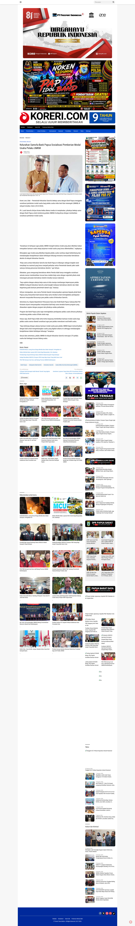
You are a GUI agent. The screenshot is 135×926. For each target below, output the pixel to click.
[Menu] (21, 2)
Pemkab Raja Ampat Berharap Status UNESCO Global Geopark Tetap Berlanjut (39, 355)
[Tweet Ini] (70, 377)
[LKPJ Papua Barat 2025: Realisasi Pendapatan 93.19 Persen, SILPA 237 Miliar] (107, 567)
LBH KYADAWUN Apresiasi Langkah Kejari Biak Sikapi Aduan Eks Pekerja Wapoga (105, 890)
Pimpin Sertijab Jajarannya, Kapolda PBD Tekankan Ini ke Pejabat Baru (104, 344)
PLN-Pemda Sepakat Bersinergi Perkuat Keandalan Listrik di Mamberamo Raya (104, 809)
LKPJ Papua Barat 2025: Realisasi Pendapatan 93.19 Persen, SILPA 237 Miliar (107, 574)
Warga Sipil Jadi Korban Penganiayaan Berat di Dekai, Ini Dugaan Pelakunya (104, 857)
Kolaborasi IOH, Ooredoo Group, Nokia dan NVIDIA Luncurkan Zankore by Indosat (105, 817)
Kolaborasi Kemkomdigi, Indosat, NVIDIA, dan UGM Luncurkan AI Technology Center (104, 801)
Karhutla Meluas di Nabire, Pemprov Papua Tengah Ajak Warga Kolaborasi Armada (105, 426)
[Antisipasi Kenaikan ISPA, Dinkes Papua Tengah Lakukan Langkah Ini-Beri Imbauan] (89, 414)
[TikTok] (113, 913)
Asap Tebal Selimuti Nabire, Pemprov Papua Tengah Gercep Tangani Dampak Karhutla (105, 432)
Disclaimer (30, 127)
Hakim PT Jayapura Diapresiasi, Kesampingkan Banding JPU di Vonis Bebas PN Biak (105, 865)
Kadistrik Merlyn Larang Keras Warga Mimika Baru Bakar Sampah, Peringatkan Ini (40, 349)
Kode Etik (37, 127)
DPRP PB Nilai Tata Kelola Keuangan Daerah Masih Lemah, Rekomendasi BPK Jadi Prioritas (92, 574)
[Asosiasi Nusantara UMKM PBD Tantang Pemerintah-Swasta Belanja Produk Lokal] (73, 411)
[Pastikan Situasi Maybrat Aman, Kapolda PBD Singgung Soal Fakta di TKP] (91, 327)
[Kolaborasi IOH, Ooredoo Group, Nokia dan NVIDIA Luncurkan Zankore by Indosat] (89, 818)
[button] (113, 2)
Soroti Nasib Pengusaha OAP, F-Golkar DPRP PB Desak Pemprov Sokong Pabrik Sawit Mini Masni (107, 541)
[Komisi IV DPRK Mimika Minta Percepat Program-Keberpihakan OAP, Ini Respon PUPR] (89, 487)
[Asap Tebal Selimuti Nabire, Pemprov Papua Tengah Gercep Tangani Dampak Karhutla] (89, 433)
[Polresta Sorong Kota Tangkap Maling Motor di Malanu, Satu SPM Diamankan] (89, 882)
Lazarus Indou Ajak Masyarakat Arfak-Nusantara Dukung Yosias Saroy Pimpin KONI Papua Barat (51, 440)
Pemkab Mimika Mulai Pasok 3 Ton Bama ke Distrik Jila (105, 495)
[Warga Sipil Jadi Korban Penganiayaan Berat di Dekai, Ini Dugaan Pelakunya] (89, 857)
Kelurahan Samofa (48, 365)
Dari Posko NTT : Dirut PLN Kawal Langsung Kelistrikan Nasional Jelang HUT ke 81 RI (105, 784)
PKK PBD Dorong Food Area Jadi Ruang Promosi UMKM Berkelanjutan (37, 360)
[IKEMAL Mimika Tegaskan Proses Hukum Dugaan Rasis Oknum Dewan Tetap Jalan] (91, 353)
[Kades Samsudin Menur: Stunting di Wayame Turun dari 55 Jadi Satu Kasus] (29, 431)
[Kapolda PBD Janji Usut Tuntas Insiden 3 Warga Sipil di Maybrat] (91, 361)
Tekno (81, 131)
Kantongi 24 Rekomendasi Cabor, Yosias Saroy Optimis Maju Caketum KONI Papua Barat (104, 319)
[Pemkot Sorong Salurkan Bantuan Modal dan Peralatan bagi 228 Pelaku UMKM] (73, 451)
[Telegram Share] (77, 377)
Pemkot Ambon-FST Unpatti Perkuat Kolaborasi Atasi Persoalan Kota (29, 459)
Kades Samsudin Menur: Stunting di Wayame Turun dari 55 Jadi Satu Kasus (29, 440)
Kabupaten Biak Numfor (35, 365)
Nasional (60, 131)
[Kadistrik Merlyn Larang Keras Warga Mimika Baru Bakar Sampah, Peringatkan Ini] (29, 391)
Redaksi (23, 127)
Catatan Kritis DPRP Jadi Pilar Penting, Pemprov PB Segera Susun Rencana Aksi (107, 557)
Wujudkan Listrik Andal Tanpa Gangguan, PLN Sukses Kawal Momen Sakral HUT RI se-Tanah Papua (104, 775)
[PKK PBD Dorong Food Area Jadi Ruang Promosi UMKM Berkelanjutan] (51, 411)
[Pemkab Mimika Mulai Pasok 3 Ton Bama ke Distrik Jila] (89, 495)
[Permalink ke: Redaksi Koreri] (21, 152)
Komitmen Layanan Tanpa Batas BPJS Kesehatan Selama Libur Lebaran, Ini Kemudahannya (67, 371)
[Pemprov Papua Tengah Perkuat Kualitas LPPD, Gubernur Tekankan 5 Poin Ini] (89, 441)
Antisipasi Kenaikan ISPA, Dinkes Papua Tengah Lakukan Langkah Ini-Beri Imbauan (105, 413)
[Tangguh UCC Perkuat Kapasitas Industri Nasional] (100, 758)
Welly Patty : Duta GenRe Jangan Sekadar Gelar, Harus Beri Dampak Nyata (50, 460)
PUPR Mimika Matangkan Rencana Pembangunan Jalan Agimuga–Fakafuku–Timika (104, 478)
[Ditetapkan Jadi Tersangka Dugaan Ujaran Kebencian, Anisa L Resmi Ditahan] (100, 837)
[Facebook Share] (66, 377)
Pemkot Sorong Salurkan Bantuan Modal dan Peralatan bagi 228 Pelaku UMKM (72, 460)
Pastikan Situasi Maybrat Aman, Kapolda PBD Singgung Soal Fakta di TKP (105, 327)
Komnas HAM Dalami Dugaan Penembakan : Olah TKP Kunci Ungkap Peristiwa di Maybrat (105, 335)
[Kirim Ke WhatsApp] (81, 377)
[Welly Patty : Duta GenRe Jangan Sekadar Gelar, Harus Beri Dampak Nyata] (51, 451)
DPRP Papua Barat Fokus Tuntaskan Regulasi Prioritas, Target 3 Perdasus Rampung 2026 (91, 557)
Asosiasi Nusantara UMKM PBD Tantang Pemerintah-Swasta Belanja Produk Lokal (72, 420)
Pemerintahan (29, 131)
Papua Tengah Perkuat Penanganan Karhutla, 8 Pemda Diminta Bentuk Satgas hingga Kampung (105, 405)
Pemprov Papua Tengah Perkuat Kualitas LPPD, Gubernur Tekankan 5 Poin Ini (105, 441)
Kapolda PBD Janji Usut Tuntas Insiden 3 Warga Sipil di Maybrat (105, 360)
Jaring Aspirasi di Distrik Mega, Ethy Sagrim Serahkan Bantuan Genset (91, 663)
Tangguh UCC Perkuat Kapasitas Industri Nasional (98, 770)
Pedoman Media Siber (48, 127)
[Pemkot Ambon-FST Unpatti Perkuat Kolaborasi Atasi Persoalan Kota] (29, 451)
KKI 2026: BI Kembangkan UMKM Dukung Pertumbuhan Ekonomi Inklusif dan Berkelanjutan (71, 440)
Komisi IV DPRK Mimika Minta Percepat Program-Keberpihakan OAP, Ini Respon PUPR (105, 487)
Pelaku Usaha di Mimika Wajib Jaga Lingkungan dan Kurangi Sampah (105, 512)
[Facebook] (100, 913)
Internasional (52, 131)
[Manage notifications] (130, 921)
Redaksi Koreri (26, 151)
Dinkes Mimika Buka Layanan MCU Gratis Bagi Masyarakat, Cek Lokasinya (38, 352)
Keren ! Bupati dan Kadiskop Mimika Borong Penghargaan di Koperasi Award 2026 (105, 503)
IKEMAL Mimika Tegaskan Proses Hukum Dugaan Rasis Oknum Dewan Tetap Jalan (104, 352)
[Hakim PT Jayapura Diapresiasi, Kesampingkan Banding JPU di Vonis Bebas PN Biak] (89, 866)
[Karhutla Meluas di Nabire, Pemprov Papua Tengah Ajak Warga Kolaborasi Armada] (100, 421)
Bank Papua (24, 365)
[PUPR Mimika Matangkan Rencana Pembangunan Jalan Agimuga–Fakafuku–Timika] (89, 479)
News (22, 131)
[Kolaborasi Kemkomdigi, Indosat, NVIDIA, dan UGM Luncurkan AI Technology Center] (89, 801)
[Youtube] (110, 913)
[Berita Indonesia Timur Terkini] (67, 117)
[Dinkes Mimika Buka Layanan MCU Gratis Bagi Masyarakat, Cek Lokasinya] (51, 391)
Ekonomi (76, 131)
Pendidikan (68, 131)
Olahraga (88, 131)
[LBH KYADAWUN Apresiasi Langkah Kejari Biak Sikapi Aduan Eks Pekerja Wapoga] (89, 891)
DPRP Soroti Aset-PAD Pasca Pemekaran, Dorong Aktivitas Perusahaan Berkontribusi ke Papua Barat (92, 541)
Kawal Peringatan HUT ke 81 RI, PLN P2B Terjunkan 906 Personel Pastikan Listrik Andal (105, 792)
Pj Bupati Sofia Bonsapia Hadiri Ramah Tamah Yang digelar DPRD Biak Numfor (35, 371)
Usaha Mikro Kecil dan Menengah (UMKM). (67, 365)
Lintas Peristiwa (41, 131)
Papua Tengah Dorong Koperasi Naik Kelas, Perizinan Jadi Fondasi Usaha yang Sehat (105, 449)
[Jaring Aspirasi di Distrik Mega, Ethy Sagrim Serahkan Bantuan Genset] (92, 656)
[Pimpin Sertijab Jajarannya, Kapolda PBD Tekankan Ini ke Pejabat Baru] (91, 344)
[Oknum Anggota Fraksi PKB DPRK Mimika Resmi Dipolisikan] (89, 899)
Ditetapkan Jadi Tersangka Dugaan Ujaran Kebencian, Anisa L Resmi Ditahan (98, 850)
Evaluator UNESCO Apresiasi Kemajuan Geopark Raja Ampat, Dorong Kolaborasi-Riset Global (107, 648)
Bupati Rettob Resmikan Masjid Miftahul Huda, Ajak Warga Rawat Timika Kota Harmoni (104, 470)
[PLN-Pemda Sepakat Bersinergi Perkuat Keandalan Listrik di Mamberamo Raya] (89, 809)
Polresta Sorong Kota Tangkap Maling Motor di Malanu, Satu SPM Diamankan (105, 882)
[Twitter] (103, 913)
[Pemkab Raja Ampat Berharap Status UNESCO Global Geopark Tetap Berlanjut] (73, 391)
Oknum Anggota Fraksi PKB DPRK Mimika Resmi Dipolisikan (104, 899)
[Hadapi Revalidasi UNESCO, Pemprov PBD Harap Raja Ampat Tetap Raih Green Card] (29, 411)
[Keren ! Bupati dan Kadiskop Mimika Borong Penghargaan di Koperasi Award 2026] (89, 504)
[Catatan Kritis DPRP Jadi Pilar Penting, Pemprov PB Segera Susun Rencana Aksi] (107, 550)
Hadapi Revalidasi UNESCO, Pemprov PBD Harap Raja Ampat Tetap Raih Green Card (41, 357)
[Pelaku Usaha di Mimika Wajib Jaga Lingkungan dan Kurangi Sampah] (89, 512)
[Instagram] (107, 913)
